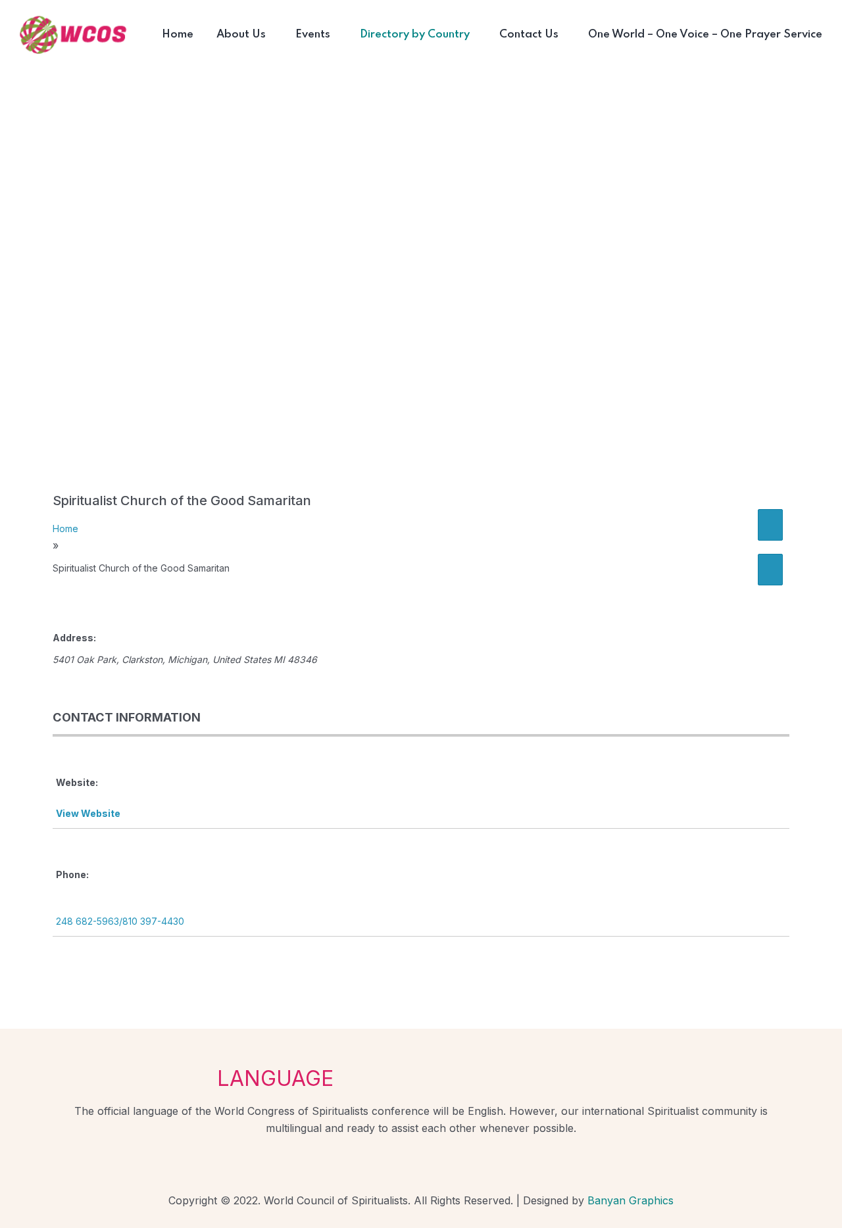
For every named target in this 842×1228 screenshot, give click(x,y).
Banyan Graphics (630, 1200)
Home (65, 528)
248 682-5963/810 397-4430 (120, 921)
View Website (88, 813)
